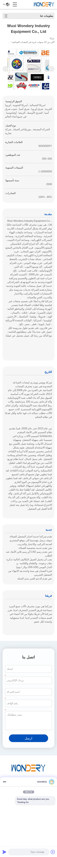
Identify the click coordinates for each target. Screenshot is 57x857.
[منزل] (28, 772)
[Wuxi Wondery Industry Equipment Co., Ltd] (44, 4)
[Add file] (53, 851)
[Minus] (4, 782)
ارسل (28, 738)
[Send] (4, 851)
